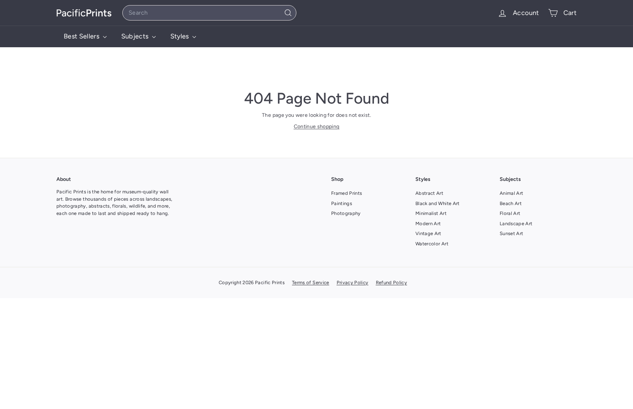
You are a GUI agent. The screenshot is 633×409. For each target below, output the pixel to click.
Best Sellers (82, 36)
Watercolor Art (431, 243)
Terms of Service (310, 282)
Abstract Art (429, 193)
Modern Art (428, 223)
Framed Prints (346, 193)
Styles (180, 36)
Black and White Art (437, 203)
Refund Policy (391, 282)
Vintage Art (428, 233)
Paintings (341, 203)
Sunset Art (511, 233)
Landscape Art (516, 223)
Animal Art (511, 193)
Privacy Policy (353, 282)
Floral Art (510, 213)
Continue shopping (317, 126)
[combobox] (209, 13)
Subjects (135, 36)
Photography (346, 213)
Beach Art (511, 203)
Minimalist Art (431, 213)
